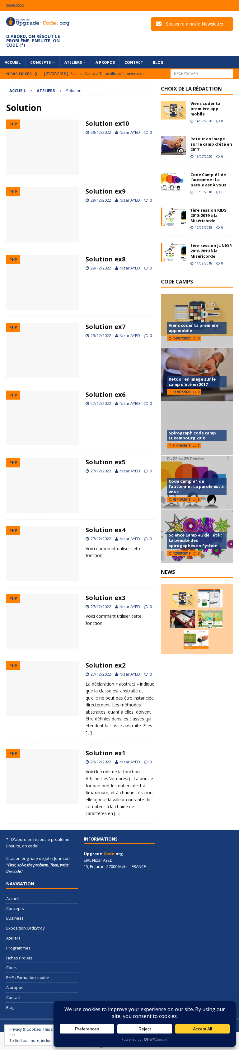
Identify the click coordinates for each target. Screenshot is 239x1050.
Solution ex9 (105, 191)
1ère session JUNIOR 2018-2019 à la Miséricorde (211, 251)
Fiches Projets (19, 958)
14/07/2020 (203, 121)
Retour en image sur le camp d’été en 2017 (211, 144)
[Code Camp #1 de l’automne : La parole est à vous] (173, 181)
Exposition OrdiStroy (25, 928)
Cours (11, 967)
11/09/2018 (203, 263)
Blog (158, 62)
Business (15, 918)
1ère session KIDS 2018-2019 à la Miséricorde (208, 215)
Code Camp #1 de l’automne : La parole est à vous (208, 180)
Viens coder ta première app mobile (205, 109)
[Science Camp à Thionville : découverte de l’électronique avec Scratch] (210, 598)
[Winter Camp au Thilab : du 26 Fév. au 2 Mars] (210, 619)
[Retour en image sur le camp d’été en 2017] (173, 145)
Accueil (13, 62)
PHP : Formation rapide (27, 977)
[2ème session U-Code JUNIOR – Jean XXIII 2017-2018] (196, 639)
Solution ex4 (105, 530)
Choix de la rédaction (191, 88)
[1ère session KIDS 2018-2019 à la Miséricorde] (173, 217)
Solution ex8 (105, 259)
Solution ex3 (105, 597)
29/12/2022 (101, 132)
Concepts (40, 62)
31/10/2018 (181, 445)
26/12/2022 (101, 762)
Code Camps (177, 281)
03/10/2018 (203, 192)
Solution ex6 (105, 394)
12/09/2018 (203, 227)
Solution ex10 (107, 123)
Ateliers (73, 62)
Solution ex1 (105, 753)
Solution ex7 (105, 326)
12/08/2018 (181, 553)
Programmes (18, 948)
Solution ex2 (105, 665)
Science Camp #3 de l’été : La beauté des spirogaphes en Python (195, 540)
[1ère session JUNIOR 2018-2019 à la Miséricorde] (173, 252)
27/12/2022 (101, 403)
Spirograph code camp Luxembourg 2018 (192, 435)
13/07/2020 (203, 156)
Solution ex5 (105, 462)
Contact (133, 62)
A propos (105, 62)
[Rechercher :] (202, 73)
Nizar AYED (130, 132)
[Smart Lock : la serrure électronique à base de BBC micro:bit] (182, 619)
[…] (89, 733)
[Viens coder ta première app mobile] (173, 110)
